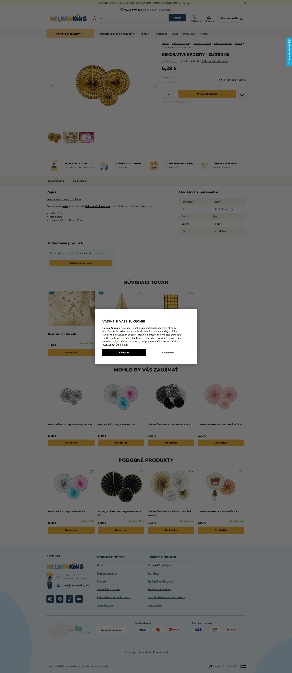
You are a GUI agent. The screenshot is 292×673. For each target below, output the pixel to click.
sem (142, 338)
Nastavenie (168, 352)
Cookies (115, 341)
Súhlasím (124, 352)
